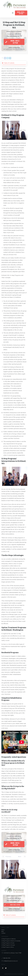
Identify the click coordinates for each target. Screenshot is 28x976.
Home (3, 929)
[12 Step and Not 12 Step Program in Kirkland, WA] (14, 869)
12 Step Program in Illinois (7, 947)
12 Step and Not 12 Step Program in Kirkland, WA (14, 25)
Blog (3, 931)
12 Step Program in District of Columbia (10, 940)
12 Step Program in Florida (7, 943)
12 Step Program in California (8, 938)
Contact (3, 933)
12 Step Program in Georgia (8, 945)
